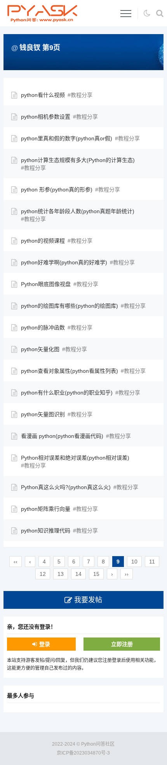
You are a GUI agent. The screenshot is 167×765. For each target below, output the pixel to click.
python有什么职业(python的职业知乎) (67, 392)
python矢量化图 (40, 349)
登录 (44, 644)
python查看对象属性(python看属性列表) (69, 371)
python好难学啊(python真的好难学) (64, 262)
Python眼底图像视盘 (46, 284)
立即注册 (122, 644)
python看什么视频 (43, 95)
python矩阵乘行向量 (45, 509)
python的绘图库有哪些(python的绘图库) (69, 306)
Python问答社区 (98, 744)
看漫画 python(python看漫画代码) (62, 436)
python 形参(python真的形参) (56, 189)
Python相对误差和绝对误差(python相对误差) (75, 458)
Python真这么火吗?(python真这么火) (66, 487)
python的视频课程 (43, 241)
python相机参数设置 (45, 117)
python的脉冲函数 (43, 327)
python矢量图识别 (43, 414)
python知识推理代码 (45, 530)
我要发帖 (88, 600)
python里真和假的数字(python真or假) (66, 138)
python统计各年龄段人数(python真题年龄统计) (77, 211)
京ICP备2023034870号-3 (83, 753)
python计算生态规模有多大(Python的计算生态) (78, 160)
